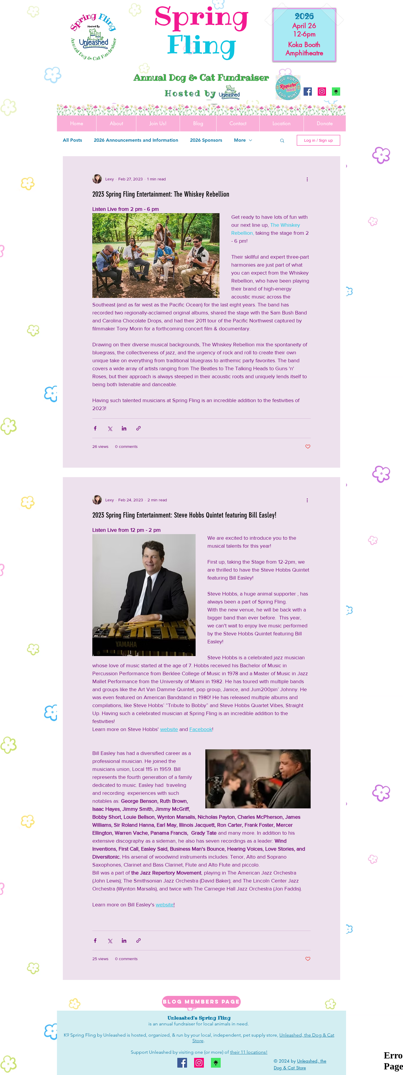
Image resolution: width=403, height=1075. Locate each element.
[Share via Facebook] (95, 428)
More (240, 140)
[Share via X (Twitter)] (109, 428)
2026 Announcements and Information (136, 140)
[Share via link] (138, 428)
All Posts (72, 140)
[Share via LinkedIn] (124, 428)
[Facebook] (308, 91)
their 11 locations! (249, 1052)
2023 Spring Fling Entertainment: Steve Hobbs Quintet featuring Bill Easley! (184, 515)
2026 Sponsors (206, 140)
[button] (282, 141)
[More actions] (307, 178)
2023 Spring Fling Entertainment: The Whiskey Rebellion (160, 194)
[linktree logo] (336, 91)
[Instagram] (322, 91)
